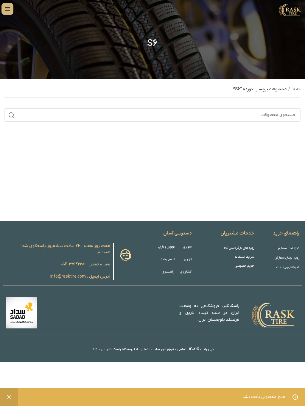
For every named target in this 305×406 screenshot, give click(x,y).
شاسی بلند (168, 259)
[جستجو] (11, 115)
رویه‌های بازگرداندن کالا (239, 248)
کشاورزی (186, 272)
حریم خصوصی (244, 266)
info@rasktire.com (68, 276)
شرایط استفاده (244, 257)
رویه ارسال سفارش (287, 258)
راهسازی (168, 272)
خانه (296, 89)
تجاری (188, 259)
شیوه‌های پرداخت (287, 267)
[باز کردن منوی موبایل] (7, 9)
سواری (187, 247)
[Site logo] (289, 9)
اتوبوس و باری (166, 247)
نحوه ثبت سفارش (288, 248)
